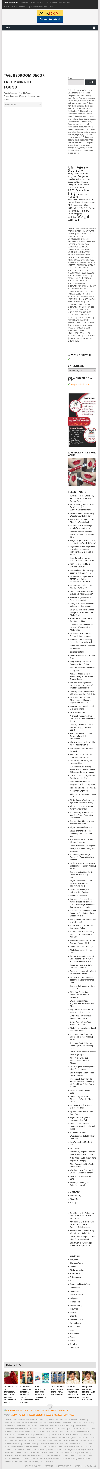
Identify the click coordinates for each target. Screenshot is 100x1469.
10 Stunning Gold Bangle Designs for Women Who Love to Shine (82, 857)
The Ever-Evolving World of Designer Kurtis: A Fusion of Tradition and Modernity (81, 685)
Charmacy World (76, 1263)
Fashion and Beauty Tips (80, 1284)
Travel (72, 1341)
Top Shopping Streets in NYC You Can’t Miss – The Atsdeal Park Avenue (81, 815)
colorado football (77, 652)
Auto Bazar (90, 1466)
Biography (75, 170)
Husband (73, 197)
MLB (70, 205)
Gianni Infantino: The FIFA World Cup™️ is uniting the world (81, 833)
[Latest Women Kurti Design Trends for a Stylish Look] (58, 1377)
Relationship (75, 1326)
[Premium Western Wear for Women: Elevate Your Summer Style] (73, 1377)
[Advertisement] (50, 50)
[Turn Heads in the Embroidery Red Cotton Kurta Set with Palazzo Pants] (11, 1377)
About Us (73, 1199)
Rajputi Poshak (76, 1323)
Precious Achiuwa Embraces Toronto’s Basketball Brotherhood (81, 736)
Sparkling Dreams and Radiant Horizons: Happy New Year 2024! (82, 727)
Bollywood (83, 176)
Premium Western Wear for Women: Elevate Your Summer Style (82, 534)
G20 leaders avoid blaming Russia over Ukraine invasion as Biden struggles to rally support (82, 769)
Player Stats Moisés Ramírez (81, 827)
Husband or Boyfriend (78, 199)
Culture (73, 1266)
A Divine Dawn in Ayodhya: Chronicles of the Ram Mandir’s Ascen (82, 718)
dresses (86, 185)
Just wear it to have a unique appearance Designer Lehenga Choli (82, 980)
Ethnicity (72, 187)
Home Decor (75, 1302)
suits (84, 214)
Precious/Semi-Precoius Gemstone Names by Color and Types (82, 1126)
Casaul (88, 179)
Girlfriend (85, 190)
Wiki (77, 220)
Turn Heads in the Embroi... (31, 2)
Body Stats (72, 176)
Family (73, 190)
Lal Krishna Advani (77, 712)
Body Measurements (78, 173)
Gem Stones (75, 1288)
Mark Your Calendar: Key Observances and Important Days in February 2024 (81, 700)
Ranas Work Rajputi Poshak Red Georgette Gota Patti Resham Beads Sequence (83, 913)
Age (80, 167)
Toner (89, 214)
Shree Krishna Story (78, 1132)
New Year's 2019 (76, 1319)
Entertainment (75, 1277)
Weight (83, 216)
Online (92, 208)
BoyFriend (73, 179)
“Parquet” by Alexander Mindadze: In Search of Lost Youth (81, 1099)
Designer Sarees (75, 184)
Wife (70, 220)
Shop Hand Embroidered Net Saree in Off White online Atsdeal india (82, 627)
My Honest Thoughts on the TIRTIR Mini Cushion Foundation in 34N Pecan (81, 579)
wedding (72, 217)
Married (79, 202)
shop (72, 1330)
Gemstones (74, 1291)
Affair (72, 167)
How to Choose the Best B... (16, 6)
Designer (84, 182)
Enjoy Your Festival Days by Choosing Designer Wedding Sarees (81, 1037)
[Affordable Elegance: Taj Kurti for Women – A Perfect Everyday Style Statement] (26, 1377)
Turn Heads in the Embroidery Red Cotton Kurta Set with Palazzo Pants (82, 498)
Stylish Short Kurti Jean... (42, 6)
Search (70, 78)
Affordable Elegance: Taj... (58, 2)
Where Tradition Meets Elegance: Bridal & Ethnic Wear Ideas (82, 1003)
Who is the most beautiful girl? (82, 946)
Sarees (70, 214)
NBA (85, 205)
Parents (72, 211)
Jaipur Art (74, 1309)
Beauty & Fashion (33, 1466)
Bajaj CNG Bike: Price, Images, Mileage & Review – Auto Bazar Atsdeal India (82, 612)
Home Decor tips (76, 1305)
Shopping (78, 214)
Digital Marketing (77, 1270)
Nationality (78, 205)
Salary (85, 211)
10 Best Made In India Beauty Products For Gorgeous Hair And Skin (82, 934)
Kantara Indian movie (78, 896)
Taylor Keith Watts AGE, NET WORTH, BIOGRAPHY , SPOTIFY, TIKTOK (81, 883)
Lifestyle (73, 1316)
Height (73, 193)
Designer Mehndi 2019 (79, 384)
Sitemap (73, 1203)
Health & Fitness (76, 1295)
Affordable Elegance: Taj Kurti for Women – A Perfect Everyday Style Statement (82, 507)
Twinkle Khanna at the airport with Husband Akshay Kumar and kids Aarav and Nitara (82, 958)
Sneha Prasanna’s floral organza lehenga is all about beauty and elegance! (83, 848)
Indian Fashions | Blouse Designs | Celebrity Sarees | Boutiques (42, 1415)
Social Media (75, 1334)
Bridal (82, 179)
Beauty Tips (75, 1256)
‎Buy (83, 220)
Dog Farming (75, 1148)
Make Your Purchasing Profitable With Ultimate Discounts (79, 994)
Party (79, 211)
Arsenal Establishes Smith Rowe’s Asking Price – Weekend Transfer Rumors (82, 676)
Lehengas (71, 202)
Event (72, 1281)
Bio (86, 167)
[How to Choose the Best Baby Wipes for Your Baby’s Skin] (42, 1377)
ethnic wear (80, 187)
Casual (70, 182)
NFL (86, 208)
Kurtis (91, 200)
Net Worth (75, 208)
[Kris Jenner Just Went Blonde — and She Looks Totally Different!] (89, 1377)
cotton (77, 182)
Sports (72, 1337)
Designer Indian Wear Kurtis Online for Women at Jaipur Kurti (81, 874)
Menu (7, 28)
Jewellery (73, 1312)
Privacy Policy (75, 1195)
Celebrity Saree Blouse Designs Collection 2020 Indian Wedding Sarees (83, 866)
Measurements (89, 202)
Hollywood (83, 194)
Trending (73, 1344)
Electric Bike (75, 1274)
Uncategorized (76, 1348)
